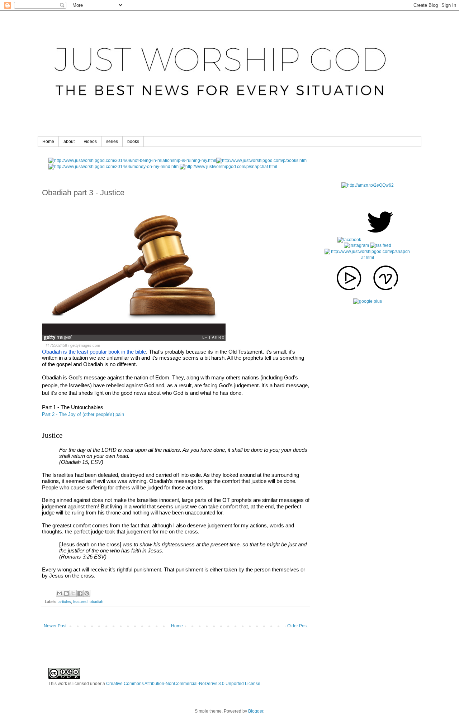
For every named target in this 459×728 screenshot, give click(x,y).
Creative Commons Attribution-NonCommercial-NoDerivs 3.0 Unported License (183, 683)
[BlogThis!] (66, 593)
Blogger (255, 711)
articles (64, 601)
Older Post (297, 625)
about (69, 141)
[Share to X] (73, 593)
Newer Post (55, 625)
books (133, 141)
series (112, 141)
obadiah (96, 601)
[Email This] (59, 593)
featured (80, 601)
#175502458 (56, 345)
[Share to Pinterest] (86, 593)
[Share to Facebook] (80, 593)
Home (48, 141)
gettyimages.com (85, 345)
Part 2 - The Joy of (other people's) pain (83, 414)
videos (90, 141)
